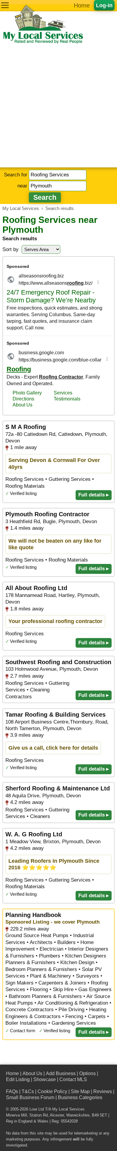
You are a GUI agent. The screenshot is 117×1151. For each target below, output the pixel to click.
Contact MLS (73, 1079)
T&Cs (28, 1091)
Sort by (10, 249)
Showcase (44, 1079)
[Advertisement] (58, 105)
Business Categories (80, 1097)
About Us (32, 1073)
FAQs (12, 1091)
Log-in (104, 5)
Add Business (61, 1073)
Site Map (80, 1091)
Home (82, 5)
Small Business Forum (30, 1097)
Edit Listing (18, 1079)
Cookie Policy (52, 1091)
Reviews (102, 1091)
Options (87, 1073)
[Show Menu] (5, 5)
